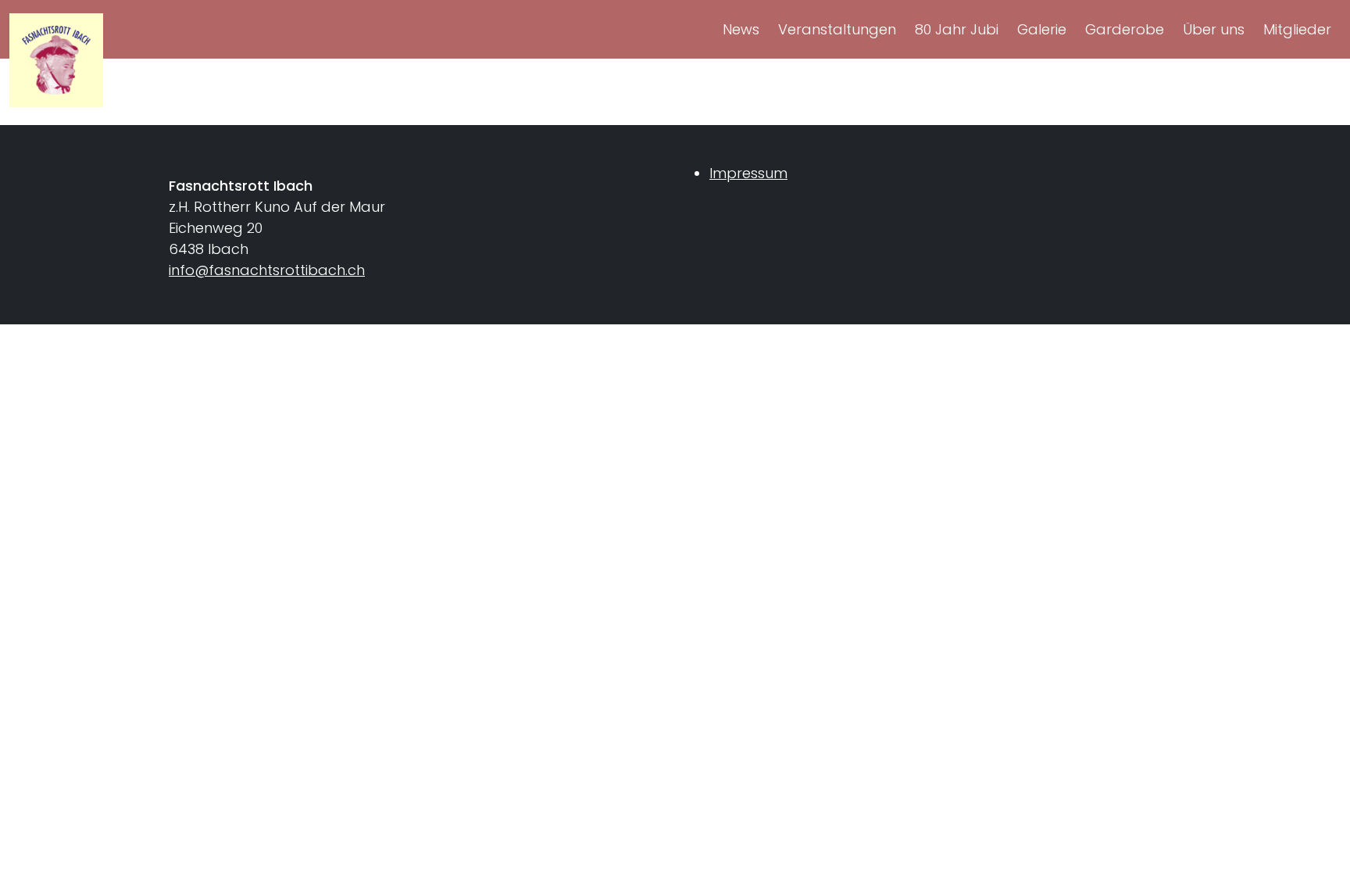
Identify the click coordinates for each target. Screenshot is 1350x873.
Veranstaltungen (837, 29)
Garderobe (1124, 29)
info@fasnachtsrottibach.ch (267, 270)
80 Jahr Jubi (956, 29)
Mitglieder (1297, 29)
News (741, 29)
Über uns (1214, 29)
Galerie (1041, 29)
